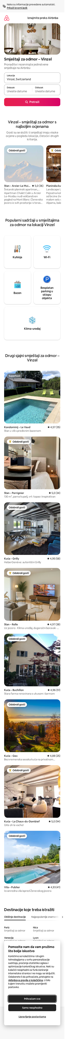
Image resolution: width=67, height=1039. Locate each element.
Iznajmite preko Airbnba (42, 18)
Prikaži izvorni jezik (17, 7)
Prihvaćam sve (32, 998)
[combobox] (32, 79)
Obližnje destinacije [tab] (15, 916)
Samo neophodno (32, 1007)
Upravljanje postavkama (32, 1016)
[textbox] (18, 91)
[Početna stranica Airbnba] (6, 18)
